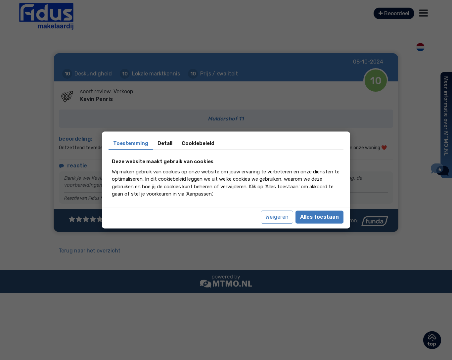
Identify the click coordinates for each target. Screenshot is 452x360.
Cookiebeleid (198, 143)
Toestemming (130, 143)
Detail (165, 143)
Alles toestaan (319, 217)
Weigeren (277, 217)
